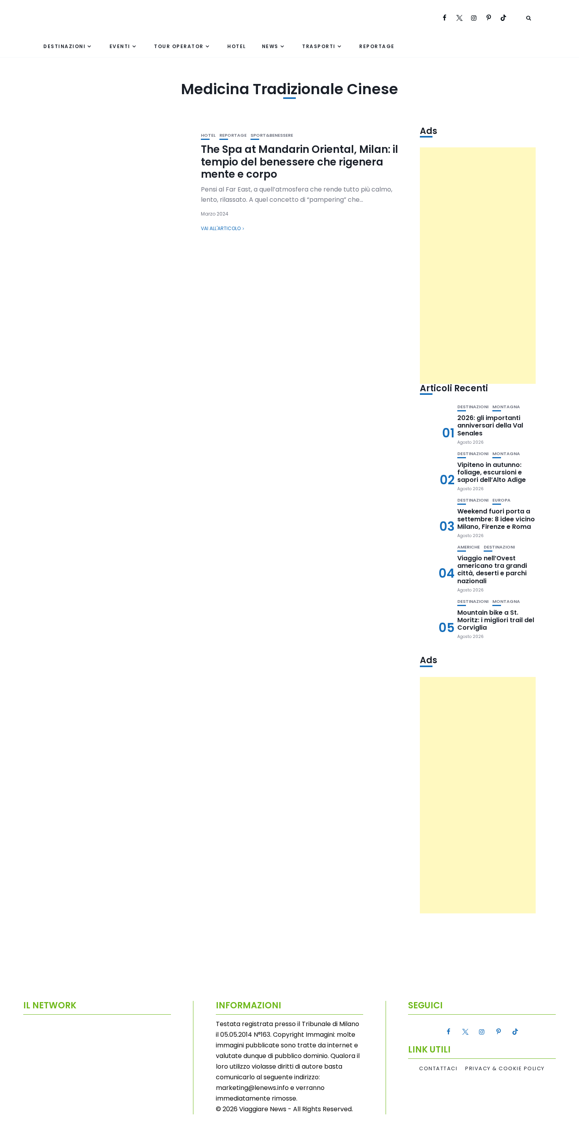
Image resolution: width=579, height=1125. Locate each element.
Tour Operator (179, 46)
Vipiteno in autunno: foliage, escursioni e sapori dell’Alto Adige (491, 472)
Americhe (468, 547)
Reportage (377, 46)
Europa (501, 500)
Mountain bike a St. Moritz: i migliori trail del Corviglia (495, 620)
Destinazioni (64, 46)
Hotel (236, 46)
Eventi (119, 46)
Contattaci (438, 1068)
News (270, 46)
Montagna (506, 407)
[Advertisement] (478, 265)
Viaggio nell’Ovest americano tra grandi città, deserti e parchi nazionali (492, 570)
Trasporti (319, 46)
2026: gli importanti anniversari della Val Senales (490, 425)
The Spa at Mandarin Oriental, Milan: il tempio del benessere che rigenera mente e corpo (299, 161)
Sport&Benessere (272, 135)
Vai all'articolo (221, 228)
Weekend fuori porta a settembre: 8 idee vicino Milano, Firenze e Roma (496, 519)
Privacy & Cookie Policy (505, 1068)
